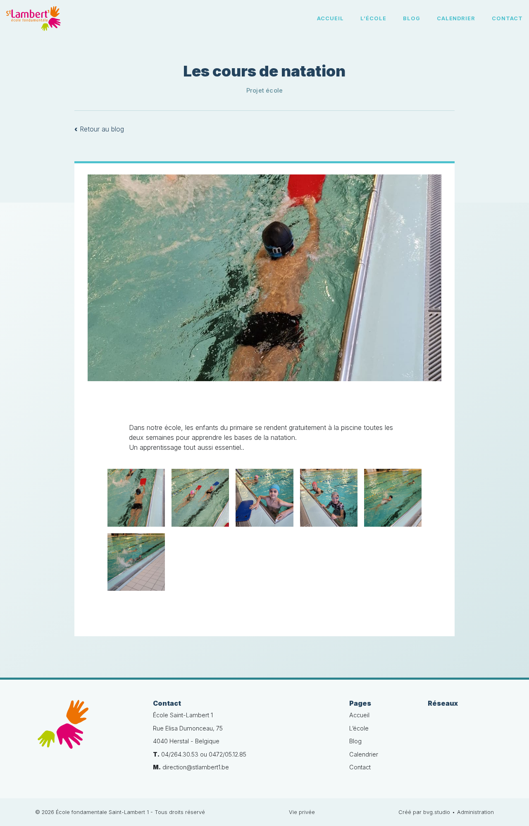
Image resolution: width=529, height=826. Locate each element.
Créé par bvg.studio (424, 812)
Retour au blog (99, 129)
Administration (475, 812)
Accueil (330, 18)
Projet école (264, 90)
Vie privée (302, 812)
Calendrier (456, 18)
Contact (507, 18)
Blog (411, 18)
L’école (373, 18)
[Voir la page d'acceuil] (33, 18)
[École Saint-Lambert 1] (88, 729)
